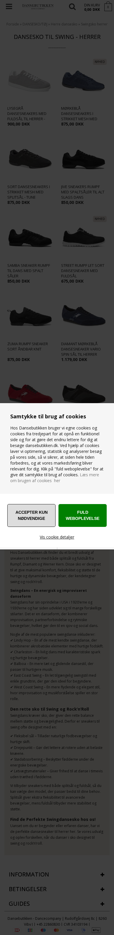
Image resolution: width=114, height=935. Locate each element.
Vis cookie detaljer (57, 537)
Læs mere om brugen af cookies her (54, 477)
